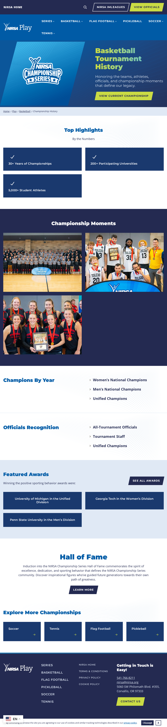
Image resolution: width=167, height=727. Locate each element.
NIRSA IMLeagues (111, 7)
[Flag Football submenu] (116, 21)
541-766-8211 (126, 678)
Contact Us (130, 701)
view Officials (146, 7)
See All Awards (146, 480)
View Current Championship (124, 95)
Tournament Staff (109, 436)
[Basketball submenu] (82, 21)
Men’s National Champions (117, 389)
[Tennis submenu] (54, 33)
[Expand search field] (85, 7)
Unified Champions (110, 398)
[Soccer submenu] (162, 21)
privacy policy (130, 722)
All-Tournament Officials (115, 427)
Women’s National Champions (120, 379)
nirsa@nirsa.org (127, 682)
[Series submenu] (53, 21)
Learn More (83, 589)
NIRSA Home (13, 7)
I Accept (147, 722)
